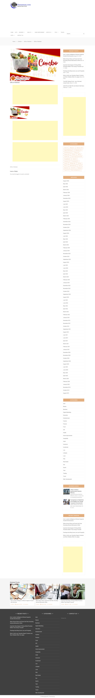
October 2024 (66, 227)
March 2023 (66, 276)
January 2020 (66, 384)
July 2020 (65, 367)
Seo (80, 165)
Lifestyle (48, 32)
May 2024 (65, 239)
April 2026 (65, 186)
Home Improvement (39, 32)
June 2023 (65, 268)
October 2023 (66, 256)
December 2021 (66, 320)
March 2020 (66, 378)
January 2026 (66, 195)
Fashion (76, 152)
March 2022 (66, 311)
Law (65, 163)
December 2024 (66, 221)
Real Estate (73, 165)
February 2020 (66, 381)
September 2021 (67, 329)
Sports (66, 167)
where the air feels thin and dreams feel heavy (73, 85)
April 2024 (65, 242)
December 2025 (66, 198)
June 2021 (65, 338)
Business (21, 32)
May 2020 (65, 372)
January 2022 (66, 317)
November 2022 (66, 288)
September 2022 (67, 294)
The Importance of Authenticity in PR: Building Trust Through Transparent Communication (77, 501)
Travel (62, 32)
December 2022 (66, 285)
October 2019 (66, 390)
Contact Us (20, 35)
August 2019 (66, 393)
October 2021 (66, 326)
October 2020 (66, 358)
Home (12, 32)
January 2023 (66, 282)
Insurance (67, 161)
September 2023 (67, 259)
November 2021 (66, 323)
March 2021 (66, 343)
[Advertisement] (47, 20)
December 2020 (66, 352)
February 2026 (66, 192)
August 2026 (66, 181)
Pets (66, 165)
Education (78, 150)
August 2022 (66, 297)
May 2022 (65, 306)
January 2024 (66, 250)
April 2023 (65, 274)
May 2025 (65, 210)
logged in (18, 174)
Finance (67, 154)
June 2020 (65, 369)
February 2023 (66, 279)
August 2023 (66, 262)
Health (29, 32)
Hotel (12, 35)
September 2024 (67, 230)
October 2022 (66, 291)
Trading (79, 167)
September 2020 (67, 361)
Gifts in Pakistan (14, 167)
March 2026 (66, 189)
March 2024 (66, 244)
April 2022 (65, 308)
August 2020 (66, 364)
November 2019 (66, 387)
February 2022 (66, 314)
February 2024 (66, 247)
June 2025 (65, 207)
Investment (75, 161)
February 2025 (66, 218)
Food (73, 154)
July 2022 (65, 300)
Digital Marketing (68, 150)
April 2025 (65, 213)
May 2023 (65, 271)
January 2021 (66, 349)
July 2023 (65, 265)
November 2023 (66, 253)
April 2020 (65, 375)
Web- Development (76, 170)
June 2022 (65, 303)
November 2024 (66, 224)
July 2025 (65, 204)
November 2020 (66, 355)
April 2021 (65, 340)
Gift (79, 154)
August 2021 (66, 332)
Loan (79, 163)
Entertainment (68, 152)
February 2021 (66, 346)
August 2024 (66, 233)
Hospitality (67, 159)
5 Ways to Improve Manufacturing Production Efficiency (75, 491)
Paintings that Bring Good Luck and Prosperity (73, 71)
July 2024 (65, 236)
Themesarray (52, 696)
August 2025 (66, 201)
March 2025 (66, 215)
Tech (56, 32)
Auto (16, 32)
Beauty (72, 147)
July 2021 (65, 335)
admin (13, 604)
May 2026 (65, 183)
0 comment (26, 604)
